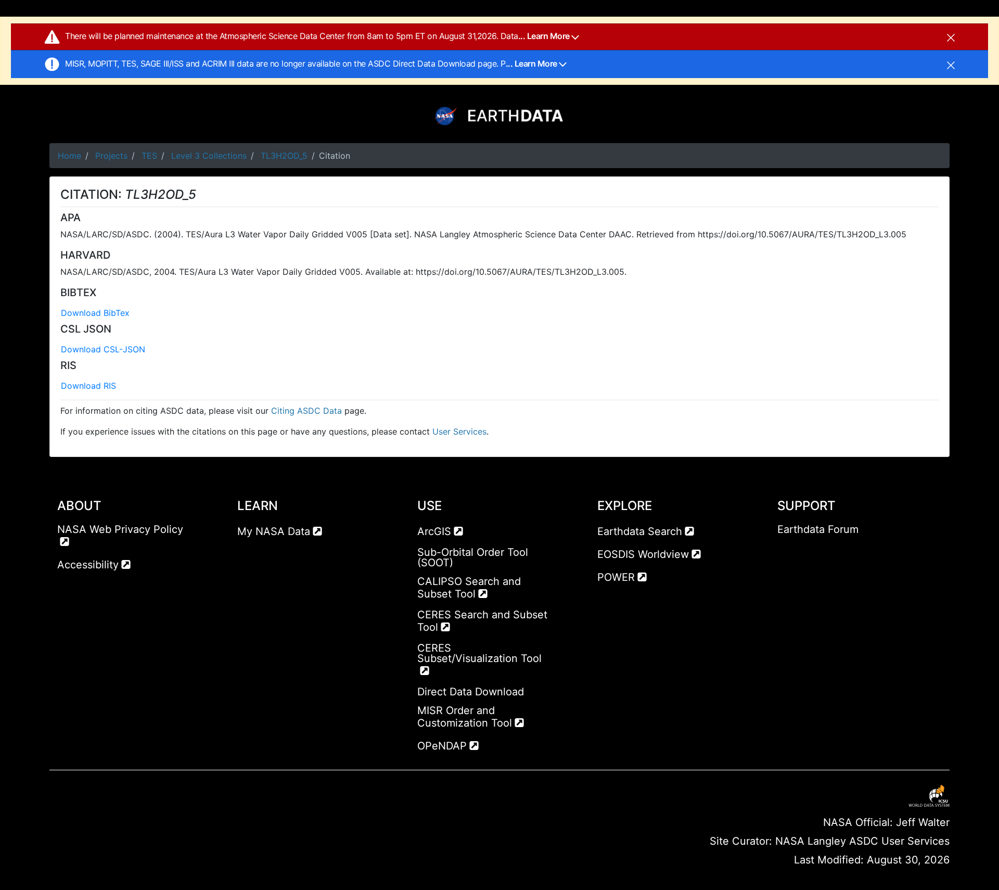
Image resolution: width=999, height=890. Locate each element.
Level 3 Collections (209, 155)
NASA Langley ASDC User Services (862, 841)
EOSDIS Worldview (643, 554)
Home (69, 155)
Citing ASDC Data (306, 410)
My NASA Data (273, 531)
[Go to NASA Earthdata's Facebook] (785, 550)
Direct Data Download (470, 691)
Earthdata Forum (818, 529)
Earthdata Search (639, 531)
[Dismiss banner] (951, 37)
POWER (616, 577)
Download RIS (88, 385)
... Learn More (545, 36)
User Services (459, 431)
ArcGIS (434, 531)
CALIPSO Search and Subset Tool (469, 587)
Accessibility (88, 564)
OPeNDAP (442, 746)
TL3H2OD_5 (284, 155)
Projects (111, 155)
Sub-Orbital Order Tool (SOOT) (472, 557)
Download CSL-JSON (103, 349)
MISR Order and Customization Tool (464, 716)
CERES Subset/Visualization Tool (479, 653)
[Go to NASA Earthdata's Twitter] (804, 550)
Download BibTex (95, 313)
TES (149, 155)
